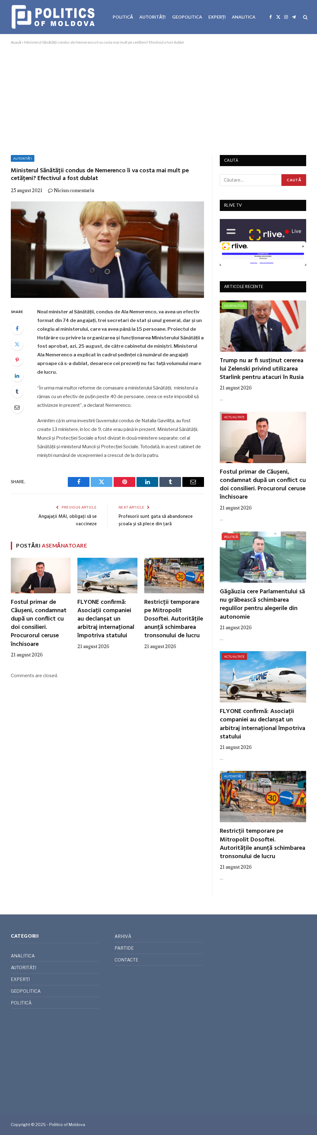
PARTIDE (124, 948)
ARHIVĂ (123, 936)
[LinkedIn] (17, 375)
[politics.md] (54, 17)
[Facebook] (17, 328)
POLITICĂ (123, 16)
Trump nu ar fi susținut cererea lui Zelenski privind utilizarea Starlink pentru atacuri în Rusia (262, 369)
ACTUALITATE (234, 417)
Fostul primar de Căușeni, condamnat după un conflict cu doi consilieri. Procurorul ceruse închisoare (39, 623)
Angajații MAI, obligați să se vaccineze (67, 520)
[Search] (305, 17)
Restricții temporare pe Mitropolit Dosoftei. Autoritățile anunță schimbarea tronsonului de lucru (173, 619)
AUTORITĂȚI (152, 16)
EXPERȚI (217, 16)
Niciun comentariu (74, 190)
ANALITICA (243, 16)
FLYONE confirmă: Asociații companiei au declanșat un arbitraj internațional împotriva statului (105, 619)
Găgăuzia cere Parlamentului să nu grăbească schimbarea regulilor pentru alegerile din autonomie (262, 604)
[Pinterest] (17, 360)
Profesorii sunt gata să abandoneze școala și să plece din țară (156, 520)
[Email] (17, 407)
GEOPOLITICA (187, 16)
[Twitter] (17, 344)
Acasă (16, 42)
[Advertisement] (158, 98)
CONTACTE (126, 959)
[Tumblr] (17, 391)
